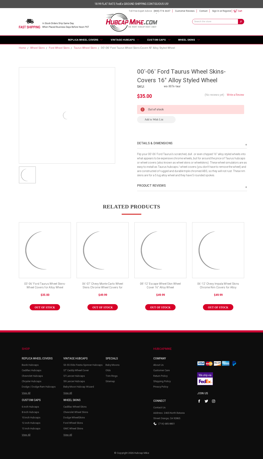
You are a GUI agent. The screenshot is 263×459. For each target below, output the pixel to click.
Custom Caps (156, 39)
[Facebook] (199, 401)
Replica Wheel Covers (83, 39)
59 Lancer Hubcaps (74, 381)
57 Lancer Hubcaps (74, 375)
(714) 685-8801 (166, 423)
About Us (158, 364)
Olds (108, 370)
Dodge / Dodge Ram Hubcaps (39, 386)
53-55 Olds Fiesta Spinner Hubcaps (83, 364)
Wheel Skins (186, 39)
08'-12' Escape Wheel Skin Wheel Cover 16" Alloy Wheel (160, 285)
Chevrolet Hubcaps (32, 375)
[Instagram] (214, 401)
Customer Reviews (185, 11)
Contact (203, 11)
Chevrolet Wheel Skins (75, 412)
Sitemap (110, 381)
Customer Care (161, 370)
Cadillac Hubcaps (31, 370)
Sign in (215, 11)
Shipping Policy (162, 381)
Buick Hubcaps (30, 364)
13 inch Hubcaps (31, 428)
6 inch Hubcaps (30, 406)
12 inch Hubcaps (31, 422)
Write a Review (235, 94)
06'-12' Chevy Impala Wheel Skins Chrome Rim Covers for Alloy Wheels (218, 286)
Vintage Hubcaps (123, 39)
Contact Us (159, 407)
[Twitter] (206, 401)
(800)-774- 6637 (162, 11)
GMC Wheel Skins (73, 428)
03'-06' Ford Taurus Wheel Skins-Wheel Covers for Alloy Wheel (44, 285)
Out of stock (45, 253)
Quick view (45, 246)
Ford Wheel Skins (73, 422)
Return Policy (160, 375)
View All (26, 393)
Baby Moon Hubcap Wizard (78, 386)
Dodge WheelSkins (74, 417)
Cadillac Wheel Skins (75, 406)
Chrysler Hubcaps (31, 381)
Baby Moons (113, 364)
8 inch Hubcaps (30, 412)
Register (227, 11)
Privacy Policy (160, 386)
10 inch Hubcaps (31, 417)
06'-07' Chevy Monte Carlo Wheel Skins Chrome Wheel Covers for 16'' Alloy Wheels (102, 286)
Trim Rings (112, 375)
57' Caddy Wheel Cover (76, 370)
